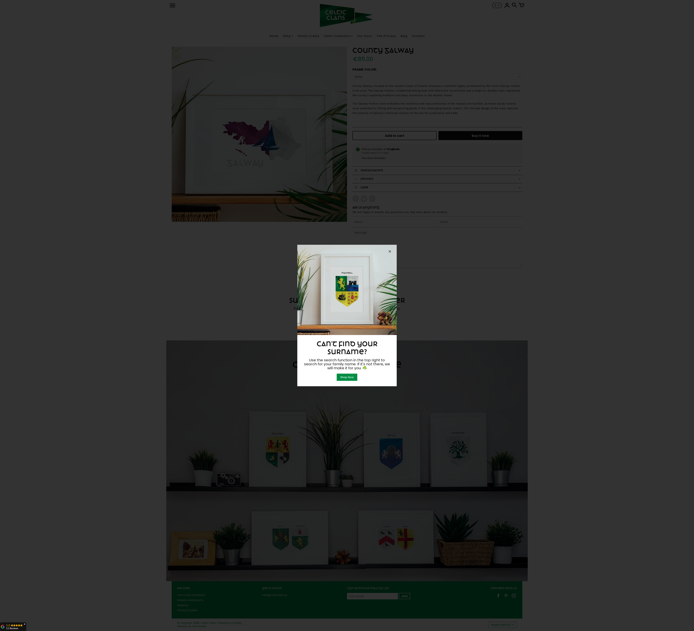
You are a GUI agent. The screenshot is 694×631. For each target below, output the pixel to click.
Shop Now (347, 377)
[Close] (389, 252)
